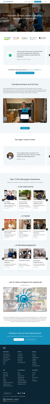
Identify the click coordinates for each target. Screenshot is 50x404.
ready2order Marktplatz (22, 380)
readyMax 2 (34, 359)
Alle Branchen (20, 359)
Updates (4, 380)
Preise (4, 364)
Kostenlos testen (38, 1)
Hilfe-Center (5, 372)
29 (24, 168)
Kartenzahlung (6, 357)
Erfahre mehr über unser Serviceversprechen (25, 72)
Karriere (33, 374)
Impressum (7, 396)
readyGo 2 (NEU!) (35, 357)
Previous (3, 200)
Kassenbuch (5, 360)
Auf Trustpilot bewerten (31, 339)
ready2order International (8, 382)
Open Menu (46, 2)
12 (24, 167)
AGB (3, 396)
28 (22, 168)
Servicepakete (5, 375)
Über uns (34, 372)
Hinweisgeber (34, 380)
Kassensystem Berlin (21, 362)
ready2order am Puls (21, 384)
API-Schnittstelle (21, 379)
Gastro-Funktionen (6, 355)
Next (47, 200)
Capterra (39, 69)
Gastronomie (20, 354)
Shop (29, 1)
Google (33, 69)
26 (18, 168)
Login (32, 1)
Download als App (21, 377)
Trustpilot (29, 69)
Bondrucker (34, 364)
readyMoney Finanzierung (8, 385)
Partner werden (35, 377)
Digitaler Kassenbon (7, 359)
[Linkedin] (18, 393)
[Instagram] (20, 393)
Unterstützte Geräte (36, 365)
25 (16, 168)
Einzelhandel (20, 355)
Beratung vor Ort (21, 375)
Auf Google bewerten (19, 339)
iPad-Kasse (34, 362)
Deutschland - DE (8, 393)
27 (20, 168)
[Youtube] (24, 393)
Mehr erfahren (25, 128)
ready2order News (6, 384)
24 (47, 167)
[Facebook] (22, 393)
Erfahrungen (20, 360)
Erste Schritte (5, 374)
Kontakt (26, 1)
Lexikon (4, 379)
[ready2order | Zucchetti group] (11, 399)
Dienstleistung (20, 357)
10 (20, 167)
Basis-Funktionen (6, 354)
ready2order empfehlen (22, 382)
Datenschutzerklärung (13, 396)
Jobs (33, 375)
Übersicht (34, 354)
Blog (4, 377)
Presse (33, 379)
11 (22, 167)
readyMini (34, 360)
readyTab (34, 355)
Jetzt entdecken (7, 267)
